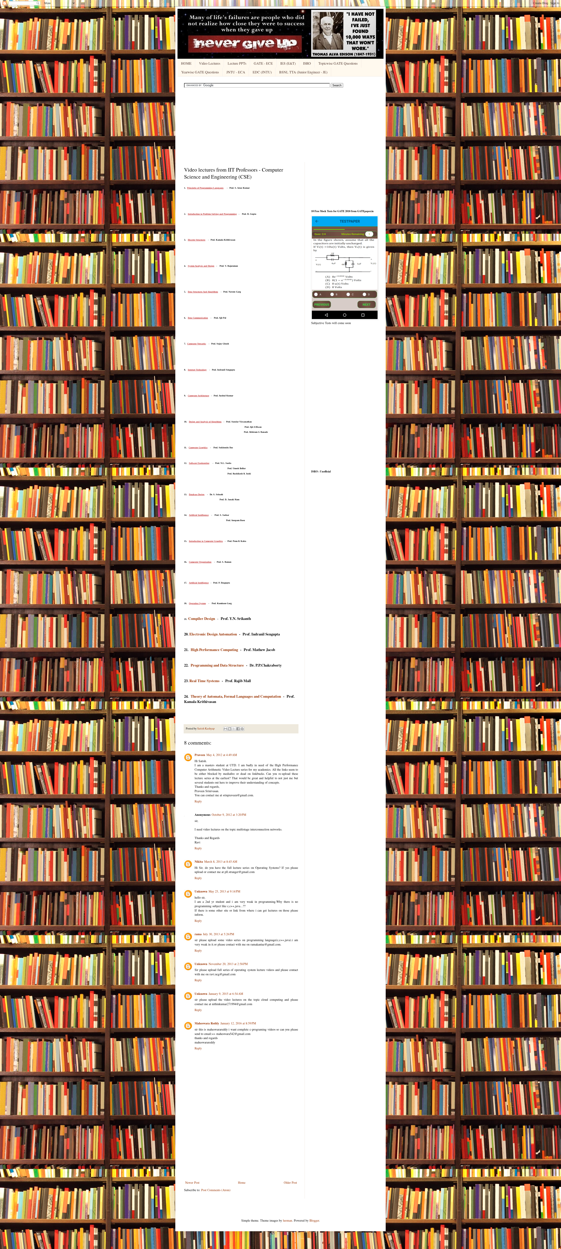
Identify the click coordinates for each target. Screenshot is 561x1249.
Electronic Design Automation (213, 634)
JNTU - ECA (235, 72)
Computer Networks (196, 343)
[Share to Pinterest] (242, 729)
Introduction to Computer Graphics (206, 541)
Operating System (197, 603)
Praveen (200, 754)
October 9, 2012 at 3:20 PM (229, 815)
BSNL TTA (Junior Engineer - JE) (303, 72)
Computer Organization (200, 562)
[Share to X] (234, 729)
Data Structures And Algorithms (203, 292)
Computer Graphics (198, 447)
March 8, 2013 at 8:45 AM (220, 861)
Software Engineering (199, 463)
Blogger (314, 1220)
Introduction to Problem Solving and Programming (212, 214)
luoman (287, 1220)
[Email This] (225, 729)
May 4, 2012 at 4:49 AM (221, 755)
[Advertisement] (280, 125)
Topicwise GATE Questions (338, 63)
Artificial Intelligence (199, 515)
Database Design (196, 494)
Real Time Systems (204, 680)
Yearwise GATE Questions (200, 72)
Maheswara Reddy (207, 1023)
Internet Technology (197, 370)
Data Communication (198, 318)
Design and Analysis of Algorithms (205, 421)
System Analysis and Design (201, 266)
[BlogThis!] (229, 729)
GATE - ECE (263, 63)
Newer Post (192, 1182)
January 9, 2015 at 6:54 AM (226, 994)
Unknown (201, 891)
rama (198, 934)
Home (241, 1182)
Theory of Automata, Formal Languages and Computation (236, 696)
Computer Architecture (198, 395)
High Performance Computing (214, 649)
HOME (186, 63)
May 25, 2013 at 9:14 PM (224, 891)
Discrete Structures (196, 240)
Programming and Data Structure (217, 665)
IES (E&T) (288, 63)
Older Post (290, 1182)
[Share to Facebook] (238, 729)
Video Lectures (209, 63)
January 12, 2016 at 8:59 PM (238, 1023)
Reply (198, 801)
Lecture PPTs (237, 63)
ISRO (307, 63)
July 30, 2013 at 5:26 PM (218, 934)
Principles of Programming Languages (205, 188)
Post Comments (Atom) (216, 1190)
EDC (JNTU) (262, 72)
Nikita (199, 861)
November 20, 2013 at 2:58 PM (228, 964)
